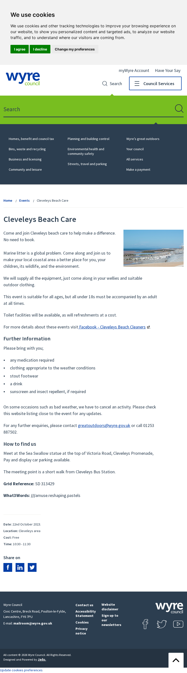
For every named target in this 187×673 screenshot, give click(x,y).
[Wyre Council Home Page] (22, 79)
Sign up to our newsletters (111, 620)
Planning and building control (88, 139)
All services (134, 159)
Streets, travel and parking (87, 164)
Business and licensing (25, 159)
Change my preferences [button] (75, 49)
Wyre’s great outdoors (142, 139)
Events (24, 200)
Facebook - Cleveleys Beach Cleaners (112, 327)
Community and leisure (25, 169)
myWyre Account (134, 70)
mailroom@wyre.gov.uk (32, 623)
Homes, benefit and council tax (31, 139)
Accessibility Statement (85, 613)
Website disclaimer (110, 606)
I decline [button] (40, 49)
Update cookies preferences (21, 670)
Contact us (84, 605)
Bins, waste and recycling (27, 149)
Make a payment (138, 169)
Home (7, 200)
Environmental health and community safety (86, 151)
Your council (135, 149)
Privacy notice (81, 630)
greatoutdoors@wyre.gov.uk (104, 425)
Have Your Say (167, 70)
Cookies (82, 622)
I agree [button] (19, 49)
